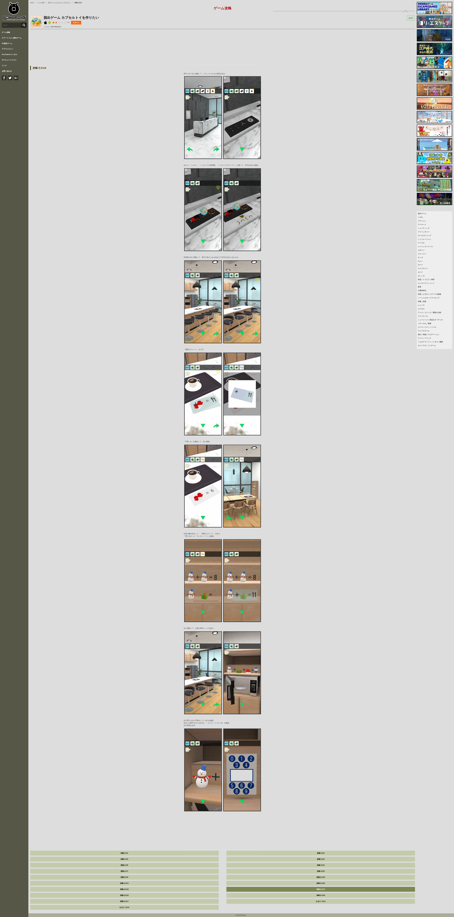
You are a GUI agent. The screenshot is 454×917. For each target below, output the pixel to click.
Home (32, 2)
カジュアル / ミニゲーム (427, 345)
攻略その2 (321, 853)
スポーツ (421, 250)
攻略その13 (124, 889)
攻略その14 (78, 2)
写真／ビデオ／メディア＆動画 (429, 294)
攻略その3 (124, 859)
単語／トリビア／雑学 (426, 279)
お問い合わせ (7, 71)
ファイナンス (423, 316)
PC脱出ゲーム (7, 43)
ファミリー (422, 254)
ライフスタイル (424, 331)
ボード (420, 265)
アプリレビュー (7, 49)
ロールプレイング (424, 235)
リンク (4, 65)
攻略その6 (321, 865)
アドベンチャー (424, 232)
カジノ (420, 261)
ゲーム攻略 (6, 32)
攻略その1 (124, 853)
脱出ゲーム (422, 213)
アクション (422, 221)
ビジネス (421, 309)
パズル (420, 217)
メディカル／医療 (424, 323)
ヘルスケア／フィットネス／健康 (430, 342)
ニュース (421, 305)
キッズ (420, 257)
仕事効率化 (422, 290)
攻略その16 (320, 895)
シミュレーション (424, 239)
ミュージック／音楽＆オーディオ (430, 320)
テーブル (421, 243)
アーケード (422, 224)
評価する (76, 23)
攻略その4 (321, 859)
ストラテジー (423, 268)
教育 (419, 287)
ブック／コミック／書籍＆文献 (429, 312)
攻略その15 (124, 895)
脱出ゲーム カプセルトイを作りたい (59, 2)
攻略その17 (124, 901)
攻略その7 (124, 871)
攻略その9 (124, 877)
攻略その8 (321, 871)
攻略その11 (124, 883)
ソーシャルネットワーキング (428, 298)
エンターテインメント (426, 283)
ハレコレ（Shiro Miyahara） (53, 27)
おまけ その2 (124, 907)
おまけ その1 (321, 901)
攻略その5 (124, 865)
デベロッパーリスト (9, 60)
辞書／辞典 (422, 301)
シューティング (424, 228)
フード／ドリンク (424, 338)
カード (420, 272)
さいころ (421, 276)
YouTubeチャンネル (9, 54)
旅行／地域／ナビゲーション (428, 334)
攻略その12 (320, 883)
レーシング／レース (425, 246)
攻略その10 (320, 877)
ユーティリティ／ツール (427, 327)
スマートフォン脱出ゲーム (12, 38)
